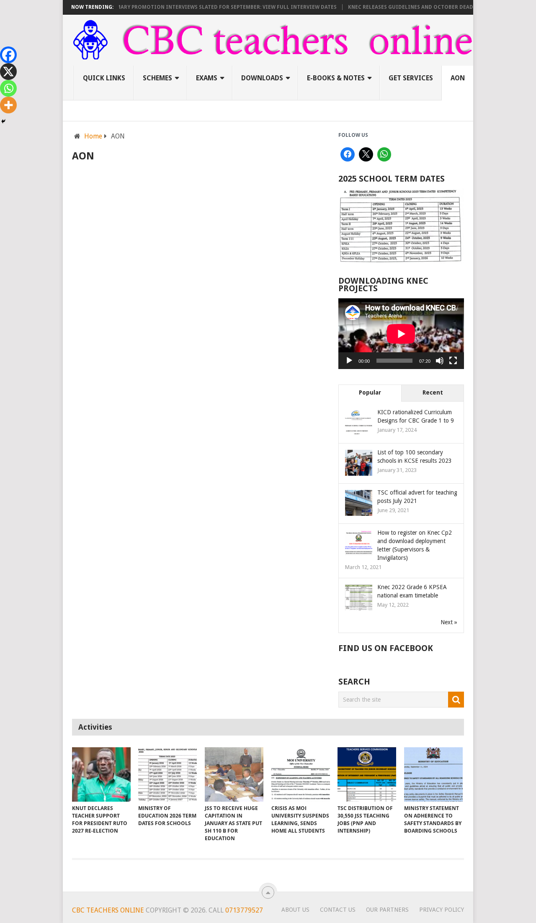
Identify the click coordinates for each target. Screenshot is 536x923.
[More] (8, 105)
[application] (401, 333)
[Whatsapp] (8, 88)
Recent (433, 392)
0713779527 (243, 910)
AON (458, 78)
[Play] (349, 360)
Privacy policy (441, 909)
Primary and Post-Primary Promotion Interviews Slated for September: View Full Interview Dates (182, 7)
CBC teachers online (108, 910)
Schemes (157, 78)
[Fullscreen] (453, 360)
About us (295, 909)
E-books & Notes (336, 78)
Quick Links (104, 78)
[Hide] (3, 121)
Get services (411, 78)
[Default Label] (384, 154)
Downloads (262, 78)
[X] (8, 71)
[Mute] (440, 360)
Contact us (338, 909)
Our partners (387, 909)
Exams (206, 78)
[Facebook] (8, 54)
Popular (370, 392)
